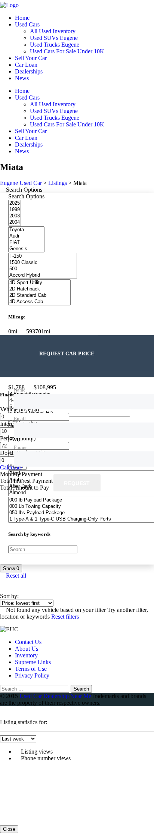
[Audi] (26, 236)
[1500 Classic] (43, 263)
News (22, 78)
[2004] (15, 222)
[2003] (15, 216)
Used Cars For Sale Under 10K (67, 51)
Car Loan (26, 65)
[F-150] (43, 256)
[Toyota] (26, 230)
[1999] (15, 210)
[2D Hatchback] (39, 289)
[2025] (15, 203)
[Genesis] (26, 249)
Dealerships (29, 71)
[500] (43, 269)
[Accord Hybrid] (43, 275)
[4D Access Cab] (39, 302)
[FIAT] (26, 242)
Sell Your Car (31, 58)
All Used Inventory (53, 31)
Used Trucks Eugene (54, 44)
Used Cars (27, 24)
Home (22, 18)
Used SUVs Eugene (54, 38)
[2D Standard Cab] (39, 295)
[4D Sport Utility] (39, 283)
